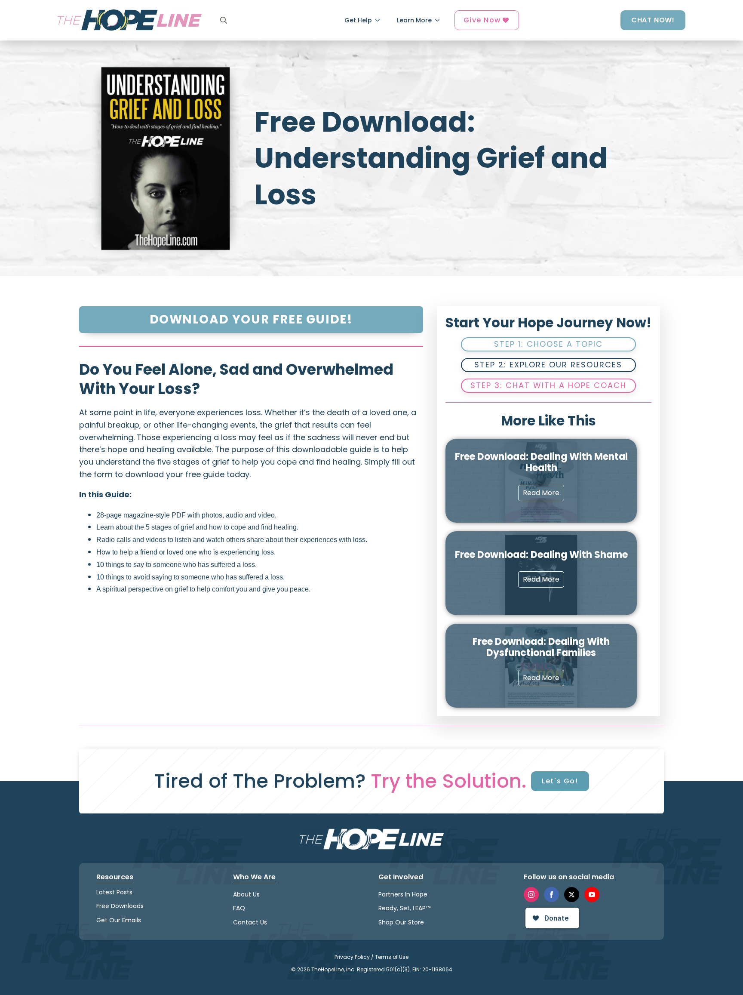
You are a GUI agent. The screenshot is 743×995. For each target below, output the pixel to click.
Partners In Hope (402, 894)
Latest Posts (114, 892)
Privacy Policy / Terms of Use (371, 957)
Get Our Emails (118, 920)
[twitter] (571, 894)
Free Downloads (120, 906)
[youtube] (591, 894)
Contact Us (250, 922)
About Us (246, 894)
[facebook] (551, 894)
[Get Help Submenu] (380, 20)
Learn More (414, 20)
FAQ (239, 908)
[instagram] (531, 894)
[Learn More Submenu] (440, 20)
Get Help (358, 20)
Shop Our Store (401, 922)
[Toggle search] (223, 20)
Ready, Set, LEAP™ (404, 908)
